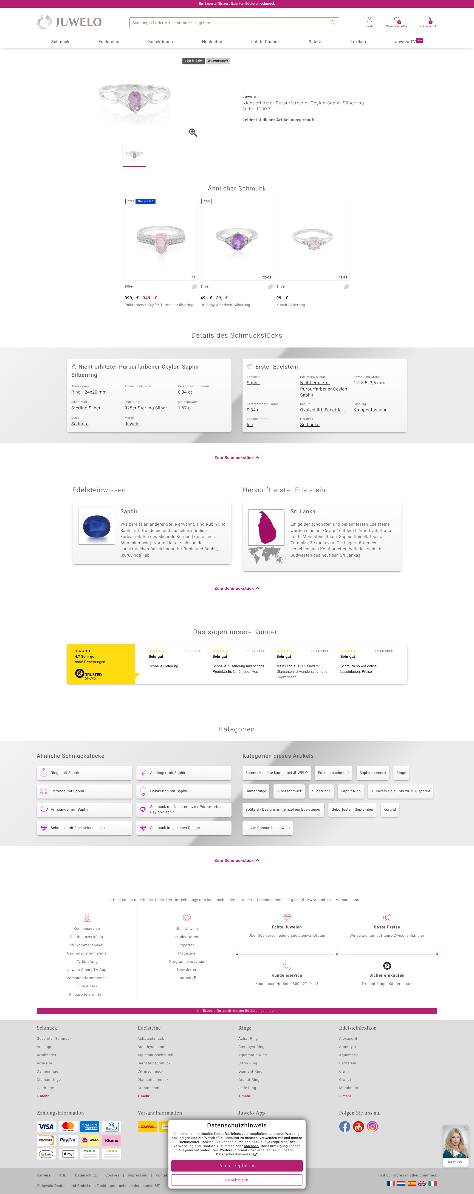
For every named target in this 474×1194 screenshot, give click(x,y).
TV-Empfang (87, 961)
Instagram (372, 1126)
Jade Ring (247, 1088)
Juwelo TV (408, 42)
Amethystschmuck (154, 1047)
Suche (334, 23)
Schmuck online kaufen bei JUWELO (277, 773)
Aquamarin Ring (252, 1055)
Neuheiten (212, 42)
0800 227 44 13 (304, 984)
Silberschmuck (289, 791)
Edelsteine (108, 42)
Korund (390, 809)
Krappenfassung (371, 410)
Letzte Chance (265, 42)
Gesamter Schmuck (54, 1038)
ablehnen (251, 1146)
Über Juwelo (187, 928)
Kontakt (162, 1175)
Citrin (344, 1071)
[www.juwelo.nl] (401, 1183)
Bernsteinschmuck (154, 1063)
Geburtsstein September (352, 809)
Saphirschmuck (373, 773)
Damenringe (256, 791)
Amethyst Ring (251, 1047)
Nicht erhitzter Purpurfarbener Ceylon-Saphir (324, 389)
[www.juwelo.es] (412, 1183)
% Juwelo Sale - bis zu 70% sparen (400, 791)
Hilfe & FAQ (87, 986)
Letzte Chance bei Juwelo (268, 828)
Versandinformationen (87, 978)
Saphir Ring (351, 791)
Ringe (401, 773)
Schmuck (60, 42)
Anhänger (45, 1047)
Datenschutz (86, 1175)
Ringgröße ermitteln (87, 994)
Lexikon (358, 42)
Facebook (344, 1126)
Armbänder (47, 1055)
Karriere (44, 1175)
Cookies (112, 1175)
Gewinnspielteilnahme (86, 953)
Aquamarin (349, 1055)
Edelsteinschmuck (333, 773)
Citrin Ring (247, 1063)
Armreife (44, 1063)
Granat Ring (248, 1079)
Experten (187, 945)
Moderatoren (186, 937)
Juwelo (132, 424)
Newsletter (187, 970)
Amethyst (347, 1047)
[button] (369, 23)
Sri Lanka (310, 424)
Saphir (253, 383)
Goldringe (45, 1088)
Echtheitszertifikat (86, 937)
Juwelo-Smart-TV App (86, 970)
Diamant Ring (250, 1071)
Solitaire (80, 424)
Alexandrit (348, 1038)
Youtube (358, 1126)
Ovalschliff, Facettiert (322, 410)
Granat (345, 1079)
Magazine (186, 953)
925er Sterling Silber (146, 408)
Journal (184, 978)
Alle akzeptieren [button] (237, 1166)
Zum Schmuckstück (234, 458)
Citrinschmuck (150, 1071)
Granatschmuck (152, 1088)
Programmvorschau (186, 961)
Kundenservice (87, 928)
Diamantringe (49, 1079)
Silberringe (321, 791)
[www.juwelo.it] (432, 1183)
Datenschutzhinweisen (234, 1154)
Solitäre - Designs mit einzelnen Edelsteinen (283, 809)
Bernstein (347, 1063)
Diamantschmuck (153, 1079)
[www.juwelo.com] (422, 1183)
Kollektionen (160, 42)
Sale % (315, 42)
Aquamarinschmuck (155, 1055)
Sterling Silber (86, 408)
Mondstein (348, 1088)
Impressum (137, 1175)
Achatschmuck (151, 1038)
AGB (62, 1175)
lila (250, 424)
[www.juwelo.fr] (391, 1183)
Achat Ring (248, 1038)
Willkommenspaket (87, 945)
